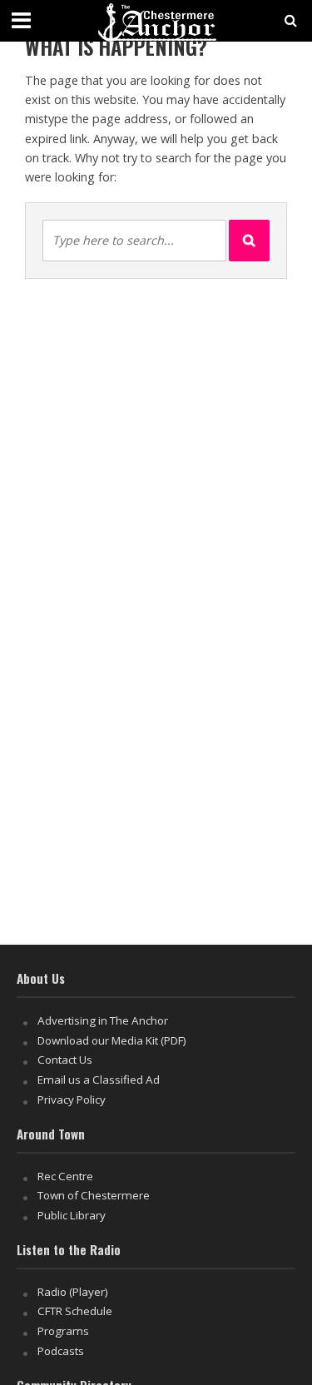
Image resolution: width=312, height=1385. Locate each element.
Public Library (71, 1215)
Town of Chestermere (93, 1195)
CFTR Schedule (74, 1310)
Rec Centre (65, 1176)
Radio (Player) (72, 1291)
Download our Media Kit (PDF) (111, 1040)
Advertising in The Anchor (102, 1020)
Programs (63, 1330)
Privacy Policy (71, 1099)
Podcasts (60, 1350)
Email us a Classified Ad (98, 1079)
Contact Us (64, 1059)
